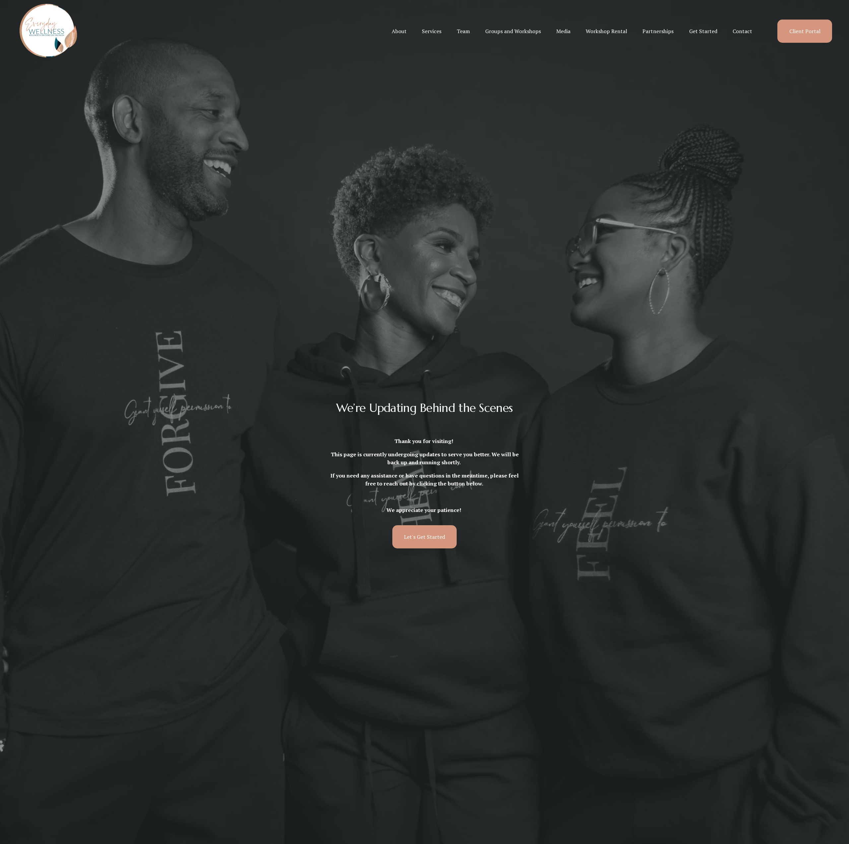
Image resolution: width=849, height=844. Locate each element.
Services (431, 31)
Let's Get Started (424, 536)
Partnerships (658, 31)
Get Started (703, 31)
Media (563, 31)
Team (463, 31)
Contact (742, 31)
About (399, 31)
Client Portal (804, 31)
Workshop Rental (606, 31)
